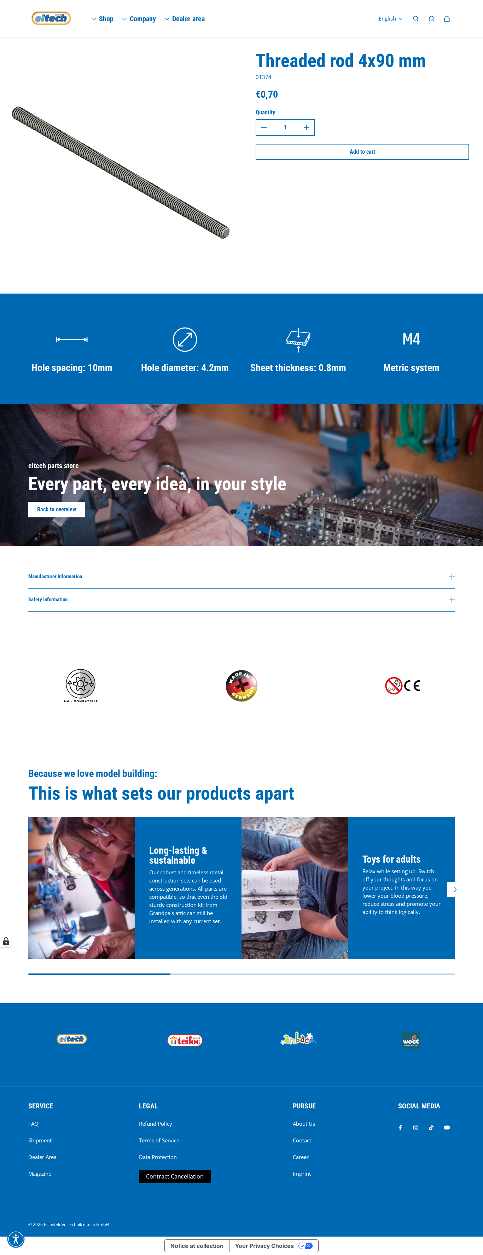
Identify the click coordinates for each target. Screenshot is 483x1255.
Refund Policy (155, 1124)
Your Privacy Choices (264, 1245)
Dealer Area (42, 1157)
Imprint (302, 1173)
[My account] (431, 19)
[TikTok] (431, 1127)
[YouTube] (447, 1127)
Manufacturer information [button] (55, 577)
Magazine (39, 1173)
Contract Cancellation (175, 1176)
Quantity (265, 112)
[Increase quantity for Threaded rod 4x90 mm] (306, 127)
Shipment (40, 1140)
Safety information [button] (48, 599)
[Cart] (447, 19)
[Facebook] (400, 1127)
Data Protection (158, 1157)
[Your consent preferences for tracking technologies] (6, 941)
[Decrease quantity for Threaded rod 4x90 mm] (264, 127)
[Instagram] (416, 1127)
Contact (302, 1140)
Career (301, 1157)
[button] (16, 1239)
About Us (304, 1124)
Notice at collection (196, 1245)
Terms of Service (159, 1140)
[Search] (416, 19)
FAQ (33, 1124)
